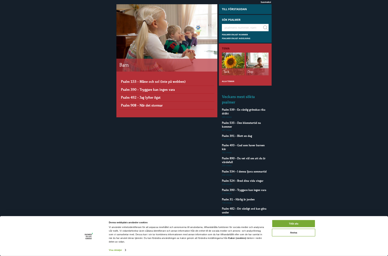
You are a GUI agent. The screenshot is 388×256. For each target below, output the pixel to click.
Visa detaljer (115, 250)
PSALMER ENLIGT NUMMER (235, 34)
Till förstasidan (234, 9)
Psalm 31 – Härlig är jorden (238, 199)
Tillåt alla (293, 223)
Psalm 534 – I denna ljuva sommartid (244, 171)
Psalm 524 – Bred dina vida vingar (242, 180)
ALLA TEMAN (228, 81)
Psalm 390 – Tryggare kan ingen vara (148, 89)
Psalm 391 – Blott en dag (237, 136)
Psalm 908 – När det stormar (142, 105)
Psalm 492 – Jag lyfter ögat (141, 97)
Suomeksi (266, 2)
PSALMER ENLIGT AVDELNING (236, 38)
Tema (226, 48)
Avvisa (293, 232)
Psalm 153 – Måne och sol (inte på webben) (153, 81)
